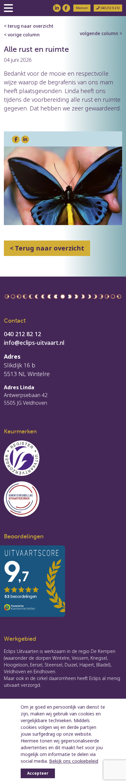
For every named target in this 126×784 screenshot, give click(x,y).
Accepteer (37, 773)
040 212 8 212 (110, 8)
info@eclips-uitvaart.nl (34, 342)
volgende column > (101, 33)
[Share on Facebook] (16, 139)
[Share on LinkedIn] (25, 139)
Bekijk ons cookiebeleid (73, 761)
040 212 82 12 (22, 334)
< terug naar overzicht (28, 26)
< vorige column (22, 35)
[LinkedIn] (57, 8)
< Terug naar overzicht (47, 248)
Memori (82, 8)
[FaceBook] (66, 8)
